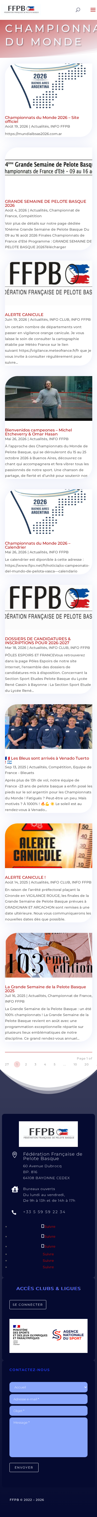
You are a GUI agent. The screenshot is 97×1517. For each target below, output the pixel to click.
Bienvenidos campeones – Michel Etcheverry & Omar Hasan (38, 432)
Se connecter (28, 1304)
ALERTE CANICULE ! (25, 877)
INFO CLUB (59, 319)
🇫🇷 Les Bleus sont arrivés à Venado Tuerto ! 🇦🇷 (47, 760)
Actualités (40, 126)
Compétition (30, 216)
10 (75, 1064)
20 (87, 1064)
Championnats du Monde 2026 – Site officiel (42, 119)
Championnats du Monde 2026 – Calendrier (37, 545)
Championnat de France (70, 995)
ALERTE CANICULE (24, 314)
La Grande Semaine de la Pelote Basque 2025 (45, 989)
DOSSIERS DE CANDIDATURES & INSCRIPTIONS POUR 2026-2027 (38, 640)
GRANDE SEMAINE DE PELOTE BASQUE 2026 (45, 203)
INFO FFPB (60, 126)
